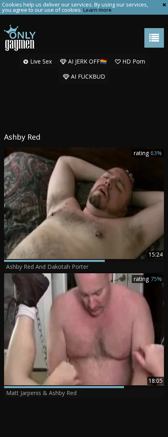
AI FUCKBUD (87, 76)
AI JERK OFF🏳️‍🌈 (86, 61)
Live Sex (40, 61)
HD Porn (133, 61)
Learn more (97, 9)
